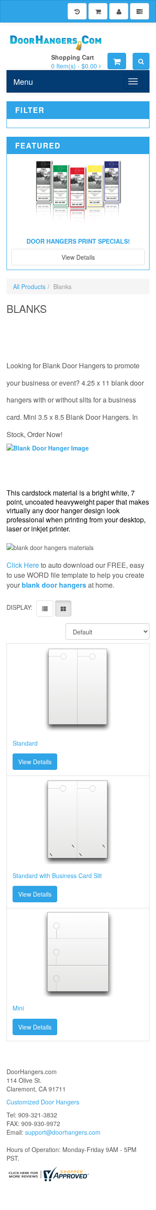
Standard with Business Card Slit (57, 875)
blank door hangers (54, 585)
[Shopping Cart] (97, 11)
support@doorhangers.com (63, 1132)
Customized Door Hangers (42, 1101)
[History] (77, 11)
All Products (29, 286)
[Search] (141, 61)
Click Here (22, 565)
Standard (25, 743)
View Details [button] (35, 761)
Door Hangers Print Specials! (78, 241)
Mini (18, 1008)
